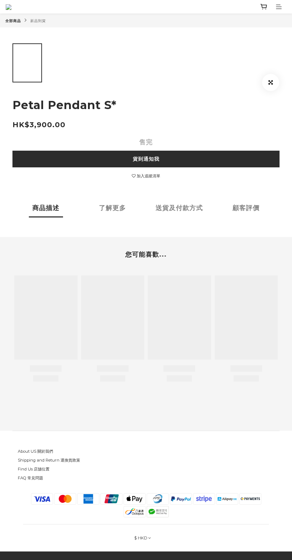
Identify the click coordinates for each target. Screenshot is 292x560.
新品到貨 (38, 21)
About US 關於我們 (35, 451)
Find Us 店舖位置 (33, 469)
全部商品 (13, 21)
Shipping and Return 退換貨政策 (49, 460)
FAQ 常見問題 (30, 477)
